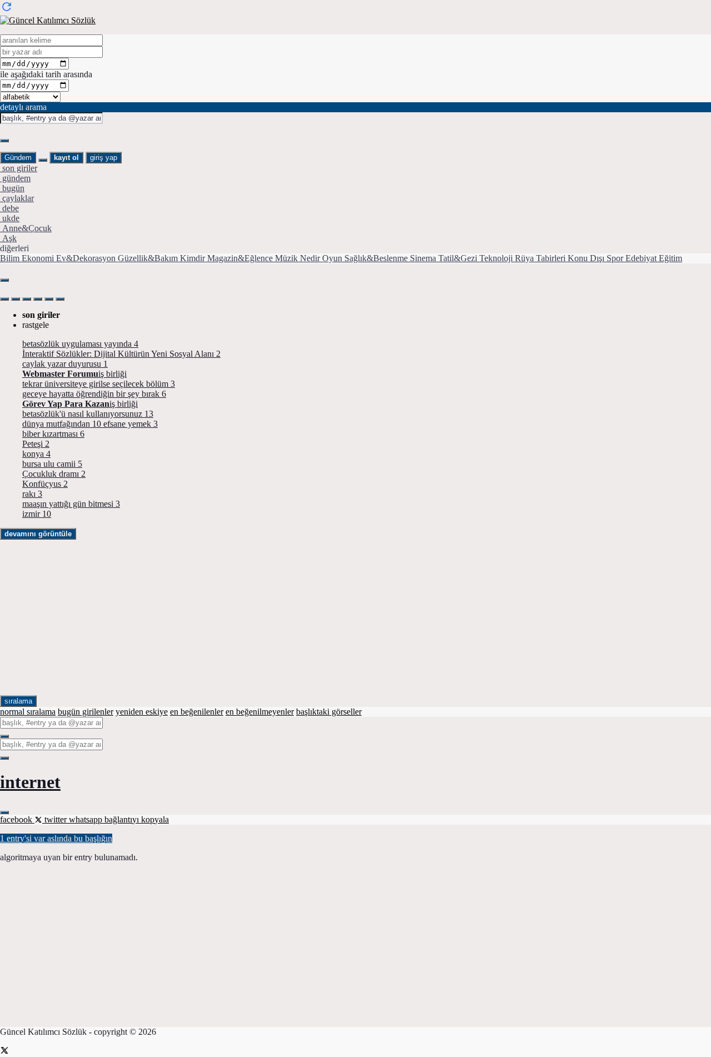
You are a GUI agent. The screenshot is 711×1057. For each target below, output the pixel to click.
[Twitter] (4, 1051)
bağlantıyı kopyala (136, 819)
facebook (17, 819)
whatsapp (86, 819)
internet (30, 782)
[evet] (4, 736)
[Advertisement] (333, 617)
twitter (55, 819)
